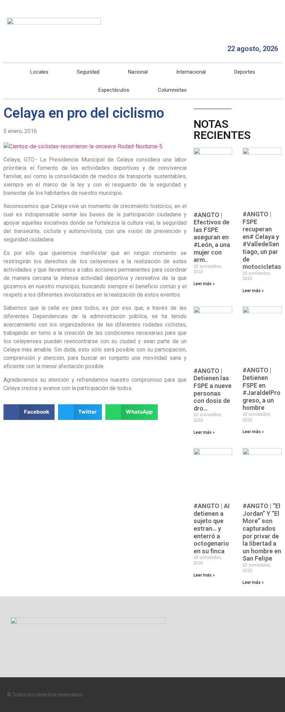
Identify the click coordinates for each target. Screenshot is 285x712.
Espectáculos (113, 90)
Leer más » (204, 283)
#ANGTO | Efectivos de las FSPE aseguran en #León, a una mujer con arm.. (212, 237)
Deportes (244, 72)
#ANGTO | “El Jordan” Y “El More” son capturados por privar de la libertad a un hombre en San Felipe (262, 532)
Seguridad (88, 72)
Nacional (138, 72)
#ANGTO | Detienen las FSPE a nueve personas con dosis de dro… (212, 389)
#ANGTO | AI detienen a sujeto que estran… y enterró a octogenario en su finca (212, 528)
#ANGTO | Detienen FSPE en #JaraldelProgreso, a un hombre (261, 388)
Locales (39, 72)
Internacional (191, 72)
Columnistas (172, 90)
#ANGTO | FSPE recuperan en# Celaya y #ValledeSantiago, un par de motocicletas (262, 240)
